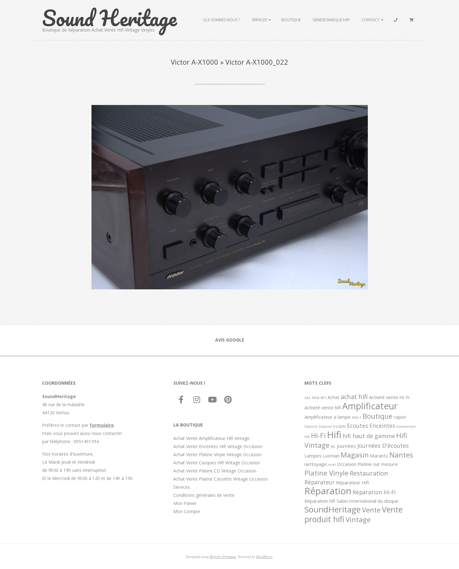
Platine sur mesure (378, 464)
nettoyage (315, 464)
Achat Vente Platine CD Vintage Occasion (214, 471)
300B (315, 398)
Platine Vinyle (326, 472)
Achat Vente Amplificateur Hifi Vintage (211, 438)
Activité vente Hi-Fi (389, 397)
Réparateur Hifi (352, 482)
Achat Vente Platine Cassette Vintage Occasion (220, 479)
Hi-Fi (318, 435)
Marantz (379, 455)
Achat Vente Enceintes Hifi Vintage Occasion (217, 446)
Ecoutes (357, 425)
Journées (346, 446)
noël (332, 464)
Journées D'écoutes (383, 445)
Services (259, 19)
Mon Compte (186, 511)
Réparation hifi (319, 501)
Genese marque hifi (331, 19)
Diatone (311, 426)
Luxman (331, 455)
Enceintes (382, 425)
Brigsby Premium (223, 556)
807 (323, 398)
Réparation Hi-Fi (374, 492)
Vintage (358, 519)
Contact (370, 19)
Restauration (369, 473)
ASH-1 (356, 417)
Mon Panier (185, 503)
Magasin (355, 454)
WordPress (264, 556)
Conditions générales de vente (203, 495)
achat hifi (354, 396)
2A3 (307, 398)
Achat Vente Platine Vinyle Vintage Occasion (217, 454)
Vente (371, 509)
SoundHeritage (332, 509)
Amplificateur (369, 406)
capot (400, 417)
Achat (333, 397)
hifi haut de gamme (369, 436)
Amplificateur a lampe (327, 417)
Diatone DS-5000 (332, 426)
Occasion (346, 464)
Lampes (313, 455)
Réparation (327, 491)
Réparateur (319, 482)
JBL (333, 446)
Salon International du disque (367, 501)
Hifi (334, 434)
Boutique (291, 19)
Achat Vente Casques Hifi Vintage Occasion (216, 463)
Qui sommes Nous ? (221, 19)
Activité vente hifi (322, 407)
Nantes (401, 454)
